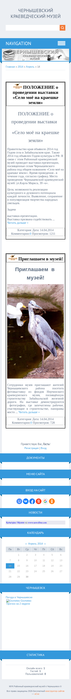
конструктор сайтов (54, 691)
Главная (10, 66)
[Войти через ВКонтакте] (26, 501)
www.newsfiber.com (37, 522)
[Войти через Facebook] (32, 501)
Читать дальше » (17, 222)
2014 (20, 66)
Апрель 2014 (35, 543)
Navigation (18, 43)
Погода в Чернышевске (19, 597)
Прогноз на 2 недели (18, 603)
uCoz (36, 694)
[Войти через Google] (45, 501)
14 (10, 566)
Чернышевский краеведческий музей (36, 13)
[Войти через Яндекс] (38, 501)
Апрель (30, 66)
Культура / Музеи (15, 522)
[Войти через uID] (19, 501)
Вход (44, 448)
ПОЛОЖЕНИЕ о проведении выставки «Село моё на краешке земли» (36, 95)
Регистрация (31, 448)
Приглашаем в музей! (40, 258)
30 (27, 577)
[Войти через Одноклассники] (52, 501)
